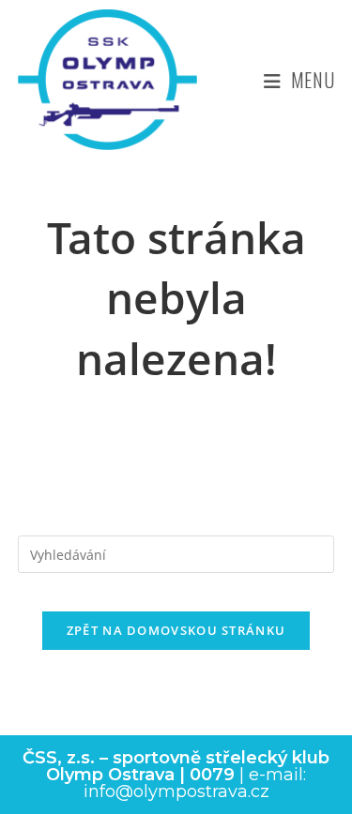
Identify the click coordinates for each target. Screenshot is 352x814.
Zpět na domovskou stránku (176, 630)
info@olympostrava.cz (176, 791)
